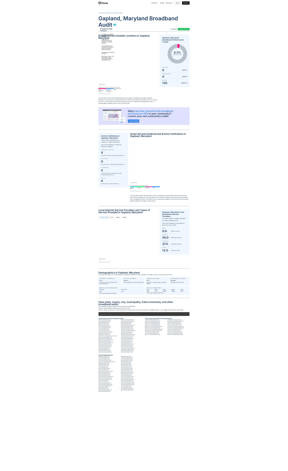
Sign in (178, 3)
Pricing (162, 3)
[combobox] (144, 314)
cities (115, 306)
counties (122, 306)
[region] (128, 63)
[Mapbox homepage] (102, 84)
